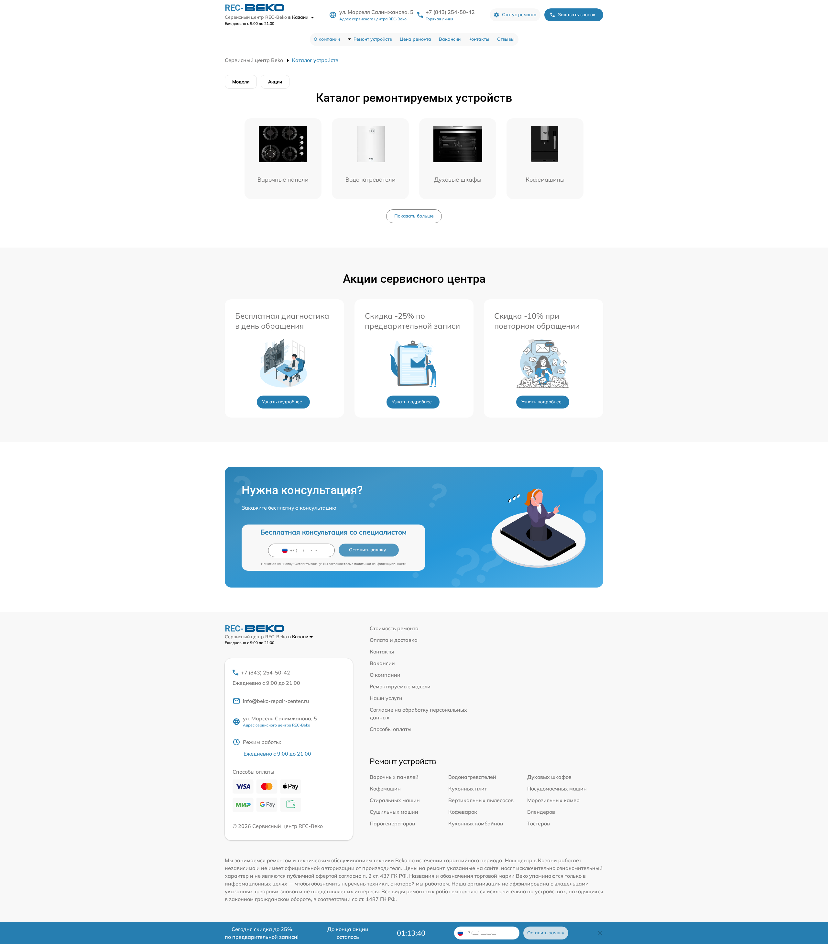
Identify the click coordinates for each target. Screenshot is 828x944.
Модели (240, 82)
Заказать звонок (576, 14)
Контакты (478, 39)
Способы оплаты (390, 729)
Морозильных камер (553, 800)
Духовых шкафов (549, 777)
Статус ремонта (519, 14)
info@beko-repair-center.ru (276, 701)
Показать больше (414, 216)
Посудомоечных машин (557, 788)
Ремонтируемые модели (400, 686)
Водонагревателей (472, 777)
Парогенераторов (392, 823)
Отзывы (506, 39)
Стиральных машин (395, 800)
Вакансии (450, 39)
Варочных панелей (394, 777)
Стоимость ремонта (394, 628)
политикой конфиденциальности (380, 564)
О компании (327, 39)
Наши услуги (386, 698)
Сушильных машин (394, 812)
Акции (275, 82)
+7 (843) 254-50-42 (450, 12)
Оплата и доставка (394, 640)
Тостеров (538, 823)
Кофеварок (462, 812)
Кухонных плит (467, 788)
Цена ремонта (415, 39)
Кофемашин (385, 788)
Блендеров (541, 812)
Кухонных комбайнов (475, 823)
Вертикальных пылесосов (481, 800)
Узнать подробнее (282, 402)
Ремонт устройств (373, 39)
